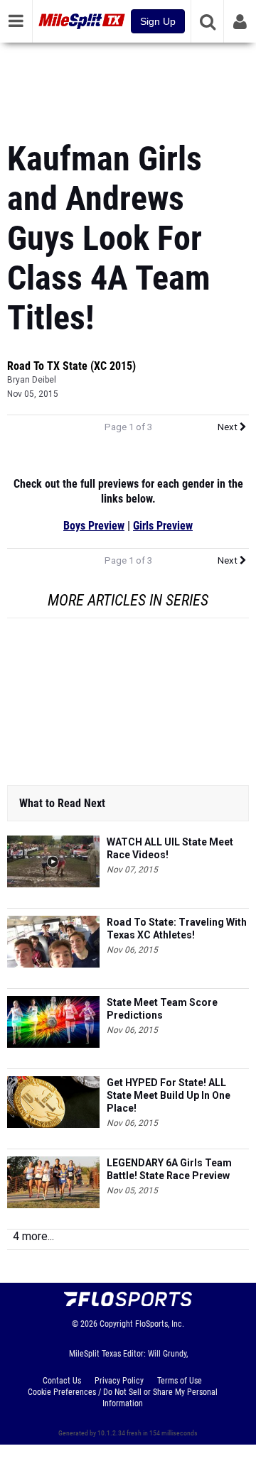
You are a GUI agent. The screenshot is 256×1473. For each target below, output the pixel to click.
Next (229, 427)
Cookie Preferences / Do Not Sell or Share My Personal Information (123, 1397)
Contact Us (62, 1381)
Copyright (116, 1324)
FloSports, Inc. (159, 1324)
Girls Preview (163, 526)
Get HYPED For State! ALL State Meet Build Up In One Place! (168, 1095)
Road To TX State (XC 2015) (71, 366)
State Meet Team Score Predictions (162, 1009)
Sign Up (158, 21)
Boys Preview (93, 526)
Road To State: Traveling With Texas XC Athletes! (177, 928)
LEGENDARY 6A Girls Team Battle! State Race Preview (169, 1169)
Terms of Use (179, 1381)
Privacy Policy (119, 1381)
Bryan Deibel (31, 380)
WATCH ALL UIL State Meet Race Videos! (170, 848)
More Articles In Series (128, 600)
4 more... (33, 1236)
